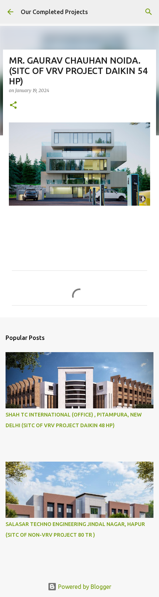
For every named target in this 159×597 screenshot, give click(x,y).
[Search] (148, 12)
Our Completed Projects (54, 12)
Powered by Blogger (84, 586)
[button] (13, 106)
